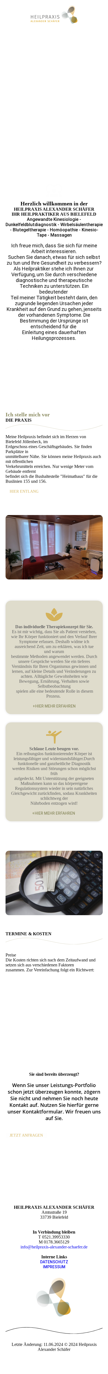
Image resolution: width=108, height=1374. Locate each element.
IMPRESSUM (54, 1267)
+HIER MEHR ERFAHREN (54, 706)
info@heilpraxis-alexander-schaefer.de (54, 1247)
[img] (54, 14)
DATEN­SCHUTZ (54, 1262)
